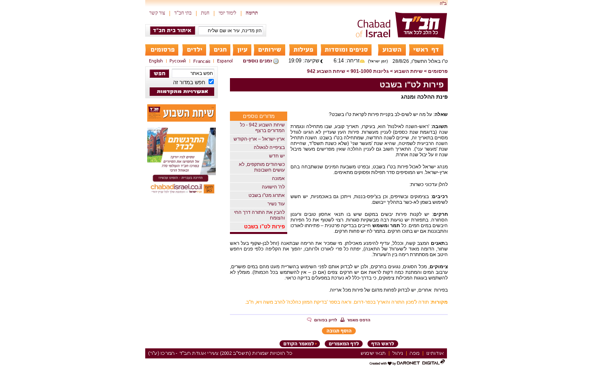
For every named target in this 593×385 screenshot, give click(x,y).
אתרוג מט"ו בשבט (266, 195)
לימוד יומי (227, 13)
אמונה (278, 178)
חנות (205, 13)
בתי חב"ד (183, 13)
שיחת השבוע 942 (326, 71)
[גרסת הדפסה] (355, 320)
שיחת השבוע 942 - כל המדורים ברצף (262, 127)
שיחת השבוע (408, 71)
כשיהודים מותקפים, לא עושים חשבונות (262, 167)
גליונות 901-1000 (370, 71)
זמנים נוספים (257, 61)
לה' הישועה (273, 187)
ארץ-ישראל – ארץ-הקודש (259, 139)
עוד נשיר (276, 204)
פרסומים (438, 71)
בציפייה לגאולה (269, 147)
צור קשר (157, 13)
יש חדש (277, 156)
